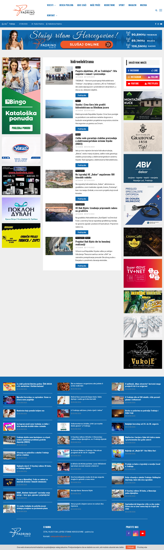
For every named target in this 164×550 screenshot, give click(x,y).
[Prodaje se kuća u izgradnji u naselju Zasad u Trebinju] (118, 467)
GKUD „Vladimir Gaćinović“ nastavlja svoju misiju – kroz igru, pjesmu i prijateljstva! (33, 493)
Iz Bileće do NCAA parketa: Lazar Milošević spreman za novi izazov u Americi (88, 465)
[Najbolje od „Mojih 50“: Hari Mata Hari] (118, 453)
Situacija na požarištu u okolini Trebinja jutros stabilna (33, 453)
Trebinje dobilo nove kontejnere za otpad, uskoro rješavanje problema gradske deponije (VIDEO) (33, 439)
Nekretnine (109, 5)
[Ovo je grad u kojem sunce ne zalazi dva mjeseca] (63, 507)
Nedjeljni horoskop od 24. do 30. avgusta (141, 423)
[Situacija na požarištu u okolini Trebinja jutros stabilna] (9, 455)
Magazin (132, 5)
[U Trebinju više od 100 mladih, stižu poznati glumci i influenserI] (118, 400)
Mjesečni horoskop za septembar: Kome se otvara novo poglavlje (34, 398)
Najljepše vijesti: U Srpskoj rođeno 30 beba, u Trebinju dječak (34, 466)
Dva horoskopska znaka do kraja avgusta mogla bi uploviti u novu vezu (87, 478)
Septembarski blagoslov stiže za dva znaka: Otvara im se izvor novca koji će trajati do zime (142, 506)
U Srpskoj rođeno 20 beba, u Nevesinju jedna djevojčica (140, 491)
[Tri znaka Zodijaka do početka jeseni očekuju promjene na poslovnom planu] (9, 509)
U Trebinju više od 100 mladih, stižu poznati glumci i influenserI (142, 398)
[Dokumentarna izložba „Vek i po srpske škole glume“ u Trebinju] (63, 427)
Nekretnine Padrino (55, 24)
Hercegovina (80, 170)
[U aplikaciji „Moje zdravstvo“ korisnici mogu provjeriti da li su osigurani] (118, 387)
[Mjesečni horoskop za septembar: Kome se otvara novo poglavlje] (9, 400)
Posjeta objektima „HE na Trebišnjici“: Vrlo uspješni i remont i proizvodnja (96, 72)
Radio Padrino (39, 24)
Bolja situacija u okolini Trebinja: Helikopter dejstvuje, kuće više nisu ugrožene (143, 478)
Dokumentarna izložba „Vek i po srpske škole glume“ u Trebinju (87, 425)
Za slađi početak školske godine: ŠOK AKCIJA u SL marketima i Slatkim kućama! (34, 384)
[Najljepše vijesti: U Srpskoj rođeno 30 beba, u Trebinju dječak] (9, 469)
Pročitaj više (142, 547)
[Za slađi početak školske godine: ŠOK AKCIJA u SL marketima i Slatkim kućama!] (9, 387)
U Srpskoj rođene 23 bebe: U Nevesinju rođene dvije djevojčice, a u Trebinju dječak (88, 438)
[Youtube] (142, 533)
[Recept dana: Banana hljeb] (63, 494)
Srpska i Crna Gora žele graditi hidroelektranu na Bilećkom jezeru (92, 106)
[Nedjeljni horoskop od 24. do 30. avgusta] (118, 427)
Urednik (80, 77)
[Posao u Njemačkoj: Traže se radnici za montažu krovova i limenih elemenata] (9, 482)
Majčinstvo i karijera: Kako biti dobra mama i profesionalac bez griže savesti (142, 438)
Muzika (143, 5)
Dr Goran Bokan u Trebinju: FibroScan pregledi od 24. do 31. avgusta (86, 451)
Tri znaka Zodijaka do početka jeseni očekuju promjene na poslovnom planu (32, 507)
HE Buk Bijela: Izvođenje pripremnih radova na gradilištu (96, 209)
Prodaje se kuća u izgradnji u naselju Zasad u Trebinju (142, 465)
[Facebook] (129, 533)
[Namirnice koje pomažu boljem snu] (9, 413)
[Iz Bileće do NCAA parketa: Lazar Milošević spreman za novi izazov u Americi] (63, 467)
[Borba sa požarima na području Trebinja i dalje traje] (118, 413)
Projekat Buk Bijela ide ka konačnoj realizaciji (92, 243)
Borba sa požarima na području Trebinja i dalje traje (141, 411)
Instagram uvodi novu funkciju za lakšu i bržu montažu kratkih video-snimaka (33, 424)
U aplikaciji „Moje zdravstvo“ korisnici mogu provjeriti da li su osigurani (143, 384)
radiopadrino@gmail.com (60, 536)
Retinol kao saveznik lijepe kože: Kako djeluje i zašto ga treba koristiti (86, 398)
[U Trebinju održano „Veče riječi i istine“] (63, 413)
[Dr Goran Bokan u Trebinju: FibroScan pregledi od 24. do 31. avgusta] (63, 453)
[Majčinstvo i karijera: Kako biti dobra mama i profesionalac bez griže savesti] (118, 440)
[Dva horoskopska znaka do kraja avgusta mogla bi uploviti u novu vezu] (63, 480)
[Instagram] (136, 533)
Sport (122, 5)
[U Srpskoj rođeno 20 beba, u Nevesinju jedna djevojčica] (118, 494)
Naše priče (95, 5)
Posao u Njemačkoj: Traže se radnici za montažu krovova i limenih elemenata (32, 480)
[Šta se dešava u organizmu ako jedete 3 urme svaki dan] (63, 387)
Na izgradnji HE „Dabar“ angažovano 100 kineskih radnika (95, 176)
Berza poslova (66, 5)
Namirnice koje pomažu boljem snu (30, 410)
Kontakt (51, 15)
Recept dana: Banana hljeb (82, 490)
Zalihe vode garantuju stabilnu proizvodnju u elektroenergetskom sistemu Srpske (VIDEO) (96, 140)
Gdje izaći (81, 5)
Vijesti (50, 5)
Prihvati (131, 547)
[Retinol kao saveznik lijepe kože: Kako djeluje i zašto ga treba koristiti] (63, 400)
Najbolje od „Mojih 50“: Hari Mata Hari (140, 450)
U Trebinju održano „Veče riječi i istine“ (87, 410)
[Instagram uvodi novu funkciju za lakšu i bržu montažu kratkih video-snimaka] (9, 427)
